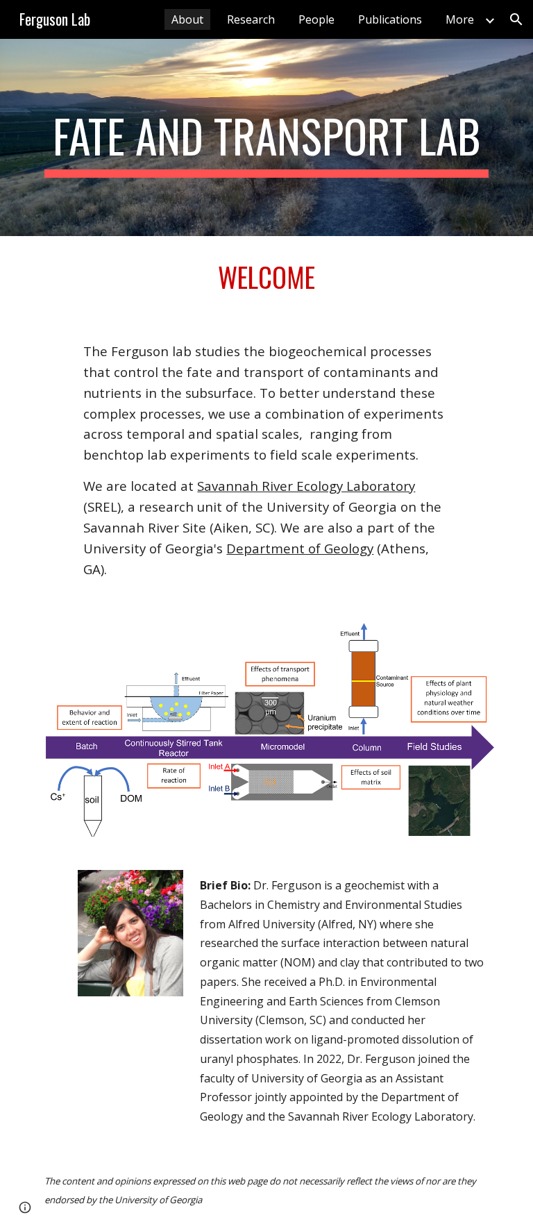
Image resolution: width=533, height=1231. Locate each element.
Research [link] (251, 19)
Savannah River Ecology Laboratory (306, 485)
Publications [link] (390, 19)
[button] (516, 19)
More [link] (460, 19)
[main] (266, 137)
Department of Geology (299, 548)
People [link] (316, 19)
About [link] (187, 19)
